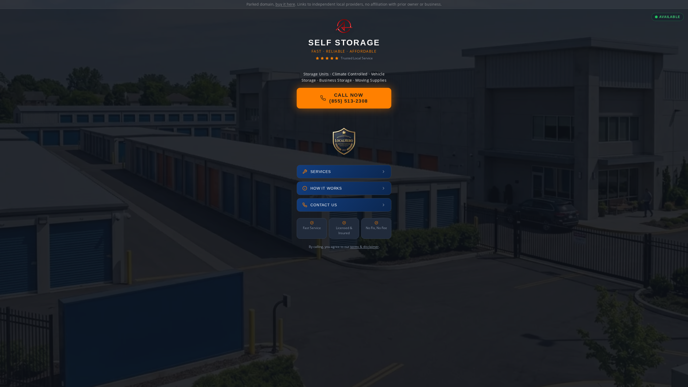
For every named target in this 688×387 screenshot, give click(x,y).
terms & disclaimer (364, 246)
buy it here (285, 4)
